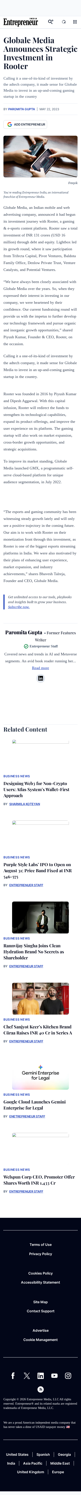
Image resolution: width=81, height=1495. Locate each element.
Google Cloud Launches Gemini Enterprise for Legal (34, 1105)
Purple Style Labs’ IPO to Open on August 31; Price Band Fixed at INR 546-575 (37, 870)
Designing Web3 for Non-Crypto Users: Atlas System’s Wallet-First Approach (36, 789)
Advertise (41, 1330)
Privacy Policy (40, 1254)
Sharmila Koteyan (24, 804)
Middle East (60, 1463)
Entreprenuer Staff (26, 885)
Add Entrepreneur (29, 124)
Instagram (68, 1375)
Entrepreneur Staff (26, 966)
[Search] (50, 22)
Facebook (13, 1375)
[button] (75, 22)
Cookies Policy (40, 1273)
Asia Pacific (32, 1463)
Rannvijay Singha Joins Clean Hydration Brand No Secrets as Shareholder (33, 951)
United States (17, 1454)
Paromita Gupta (21, 109)
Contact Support (40, 1311)
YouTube (54, 1375)
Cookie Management (40, 1340)
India (11, 1463)
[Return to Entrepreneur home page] (20, 22)
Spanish (43, 1454)
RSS (40, 1389)
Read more (40, 668)
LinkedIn (40, 1375)
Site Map (40, 1302)
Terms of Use (41, 1244)
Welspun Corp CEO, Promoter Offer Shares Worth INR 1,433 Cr (39, 1180)
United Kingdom (30, 1472)
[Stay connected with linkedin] (40, 678)
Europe (58, 1472)
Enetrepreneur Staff (27, 1116)
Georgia (64, 1454)
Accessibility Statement (40, 1282)
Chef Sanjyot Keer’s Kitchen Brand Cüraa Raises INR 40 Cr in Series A (37, 1029)
